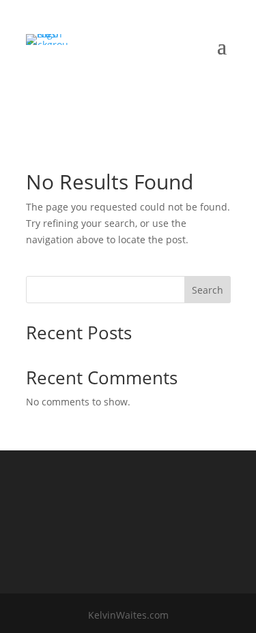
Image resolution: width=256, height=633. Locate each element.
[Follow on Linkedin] (119, 87)
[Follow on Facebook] (91, 87)
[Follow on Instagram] (148, 87)
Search (207, 289)
